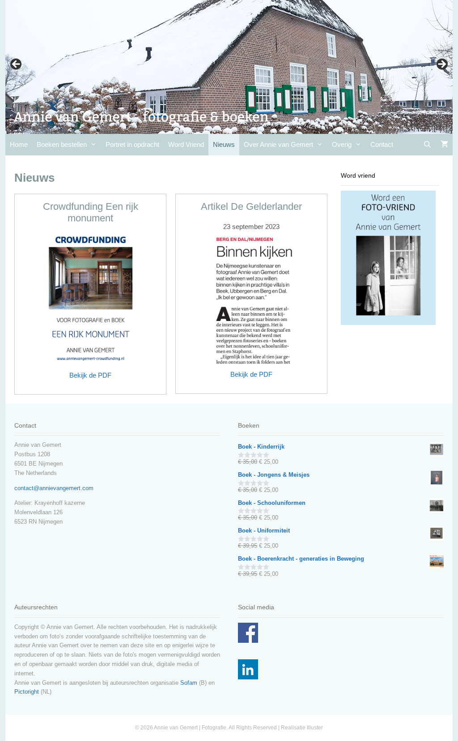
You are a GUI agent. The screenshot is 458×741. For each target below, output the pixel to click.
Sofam (188, 682)
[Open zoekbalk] (427, 144)
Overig (342, 144)
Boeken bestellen (62, 144)
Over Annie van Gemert (278, 144)
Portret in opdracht (132, 144)
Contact (381, 144)
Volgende (441, 64)
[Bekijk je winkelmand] (444, 144)
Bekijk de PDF (90, 375)
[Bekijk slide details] (229, 67)
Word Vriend (186, 144)
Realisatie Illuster (302, 727)
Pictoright (26, 691)
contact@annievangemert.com (53, 488)
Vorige (16, 64)
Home (19, 144)
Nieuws (224, 144)
